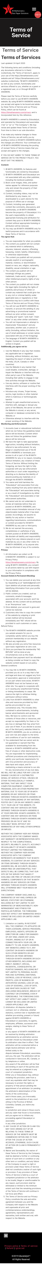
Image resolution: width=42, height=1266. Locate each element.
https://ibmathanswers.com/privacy (16, 112)
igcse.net (20, 1248)
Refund (9, 1248)
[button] (34, 9)
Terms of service (29, 1246)
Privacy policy (11, 1246)
